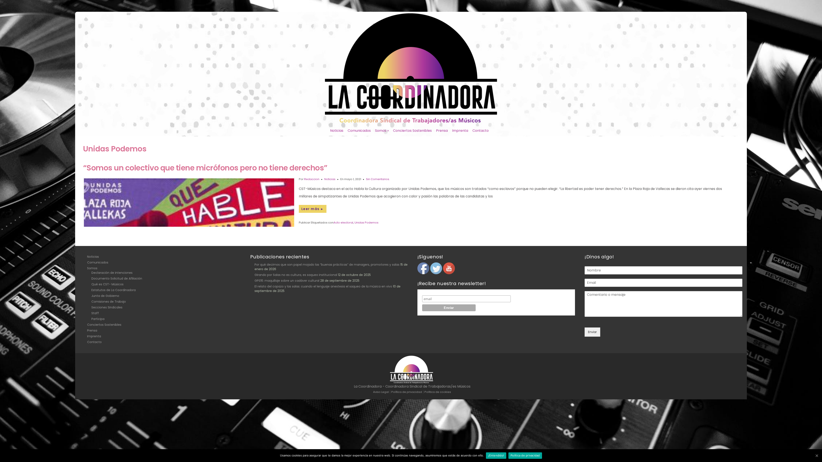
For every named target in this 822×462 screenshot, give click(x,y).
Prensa (442, 130)
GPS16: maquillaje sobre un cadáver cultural (287, 280)
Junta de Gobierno (105, 296)
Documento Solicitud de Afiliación (116, 278)
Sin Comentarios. (378, 179)
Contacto (480, 130)
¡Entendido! (496, 455)
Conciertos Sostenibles (412, 130)
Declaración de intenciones (112, 273)
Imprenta (460, 130)
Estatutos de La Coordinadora (113, 290)
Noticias (336, 130)
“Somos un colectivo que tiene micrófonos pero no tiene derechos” (205, 168)
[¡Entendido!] (817, 455)
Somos (382, 130)
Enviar (592, 332)
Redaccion (311, 179)
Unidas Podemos (366, 223)
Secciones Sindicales (106, 307)
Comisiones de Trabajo (108, 301)
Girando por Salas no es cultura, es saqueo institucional (296, 275)
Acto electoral (343, 223)
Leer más (312, 209)
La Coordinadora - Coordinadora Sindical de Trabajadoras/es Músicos (412, 386)
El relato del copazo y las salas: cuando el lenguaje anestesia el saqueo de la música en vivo (323, 286)
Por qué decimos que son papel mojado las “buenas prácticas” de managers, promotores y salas (327, 264)
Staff (95, 313)
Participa (97, 319)
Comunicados (359, 130)
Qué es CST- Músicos (107, 284)
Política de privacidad (525, 455)
